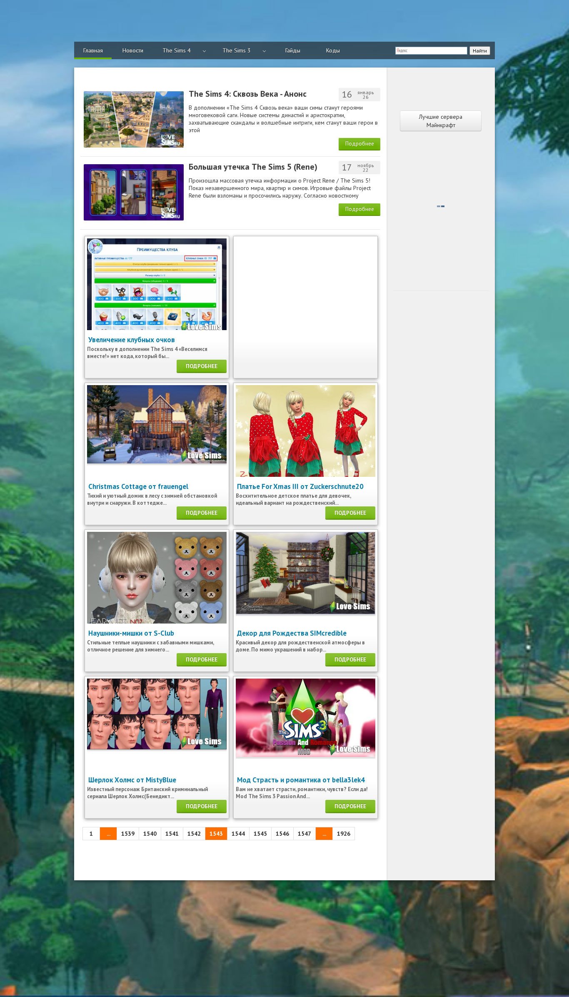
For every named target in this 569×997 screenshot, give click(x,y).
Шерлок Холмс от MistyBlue (132, 779)
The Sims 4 (176, 50)
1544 (238, 833)
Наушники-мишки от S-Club (131, 633)
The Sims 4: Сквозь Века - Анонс (248, 93)
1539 (128, 833)
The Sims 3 (236, 50)
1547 (304, 833)
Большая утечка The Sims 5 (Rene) (253, 166)
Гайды (292, 50)
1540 (150, 833)
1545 (260, 833)
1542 (194, 833)
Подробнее (359, 143)
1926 (343, 833)
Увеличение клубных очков (131, 339)
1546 (282, 833)
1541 (172, 833)
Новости (132, 50)
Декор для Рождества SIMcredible (292, 633)
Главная (93, 50)
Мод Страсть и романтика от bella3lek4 (301, 779)
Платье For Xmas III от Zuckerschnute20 (300, 486)
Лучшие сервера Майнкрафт (440, 121)
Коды (333, 50)
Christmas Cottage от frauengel (138, 486)
